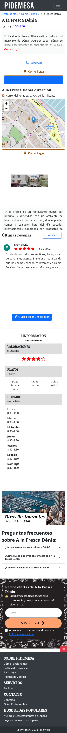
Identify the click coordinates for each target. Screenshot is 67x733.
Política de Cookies (15, 677)
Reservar (36, 63)
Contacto (9, 700)
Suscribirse (31, 623)
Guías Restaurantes (15, 704)
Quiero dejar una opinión (34, 317)
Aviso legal (10, 672)
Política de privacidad (21, 634)
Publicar (8, 688)
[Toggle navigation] (57, 5)
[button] (34, 120)
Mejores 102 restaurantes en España (25, 716)
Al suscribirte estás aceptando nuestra (31, 632)
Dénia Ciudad (29, 14)
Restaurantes (10, 14)
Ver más (52, 235)
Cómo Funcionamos (15, 664)
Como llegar (35, 71)
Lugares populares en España (21, 720)
